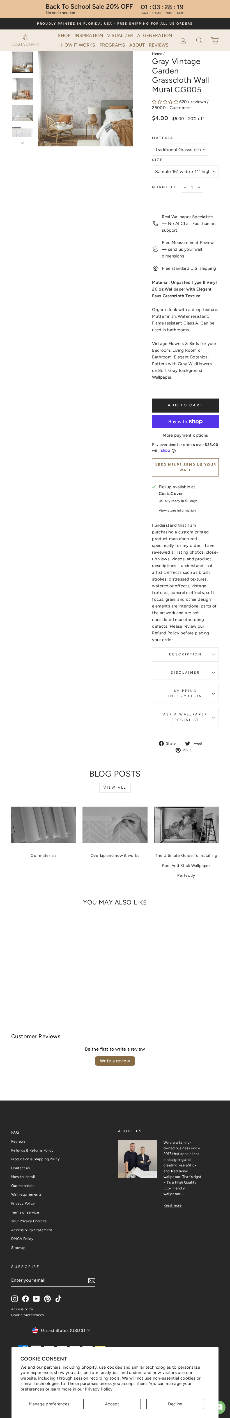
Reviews (159, 45)
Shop (64, 35)
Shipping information (185, 693)
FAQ (15, 1132)
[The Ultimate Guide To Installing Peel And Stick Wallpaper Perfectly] (186, 825)
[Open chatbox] (219, 1407)
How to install (23, 1177)
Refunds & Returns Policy (32, 1150)
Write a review (115, 1061)
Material (164, 138)
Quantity (164, 187)
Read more (172, 1205)
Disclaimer (185, 673)
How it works (78, 45)
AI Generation (154, 35)
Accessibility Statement (31, 1230)
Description (185, 654)
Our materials (44, 855)
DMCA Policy (22, 1239)
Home (157, 54)
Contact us (20, 1168)
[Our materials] (43, 825)
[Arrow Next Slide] (22, 141)
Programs (112, 45)
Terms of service (25, 1212)
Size (157, 160)
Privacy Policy (98, 1389)
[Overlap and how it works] (115, 825)
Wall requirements (26, 1194)
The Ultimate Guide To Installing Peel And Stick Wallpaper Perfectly (186, 865)
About (137, 45)
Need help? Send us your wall (185, 467)
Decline (175, 1404)
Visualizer (120, 35)
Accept (112, 1404)
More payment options (185, 435)
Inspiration (89, 35)
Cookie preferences (27, 1315)
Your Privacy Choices (29, 1221)
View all (115, 787)
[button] (200, 40)
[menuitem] (64, 35)
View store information (177, 510)
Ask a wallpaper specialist (185, 717)
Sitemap (18, 1248)
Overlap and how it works (115, 855)
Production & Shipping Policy (35, 1159)
